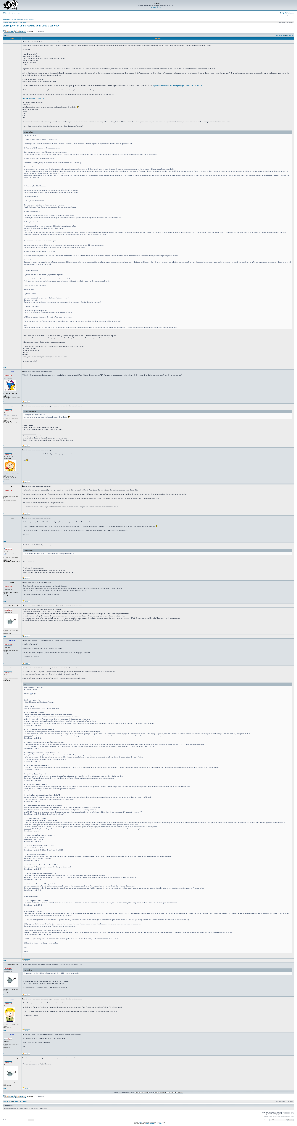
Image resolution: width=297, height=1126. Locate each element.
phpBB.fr (161, 1123)
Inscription (16, 13)
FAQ (282, 13)
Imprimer (6, 35)
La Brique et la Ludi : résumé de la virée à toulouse (31, 25)
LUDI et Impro (23, 22)
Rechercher (290, 13)
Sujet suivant (289, 35)
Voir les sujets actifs (28, 19)
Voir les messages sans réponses (12, 19)
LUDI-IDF (15, 22)
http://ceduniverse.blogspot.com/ (34, 98)
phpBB (140, 1122)
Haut (4, 367)
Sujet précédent (280, 35)
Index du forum (7, 22)
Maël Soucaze (150, 1123)
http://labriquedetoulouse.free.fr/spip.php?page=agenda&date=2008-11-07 (177, 86)
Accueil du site (156, 7)
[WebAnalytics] (148, 1125)
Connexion (8, 13)
